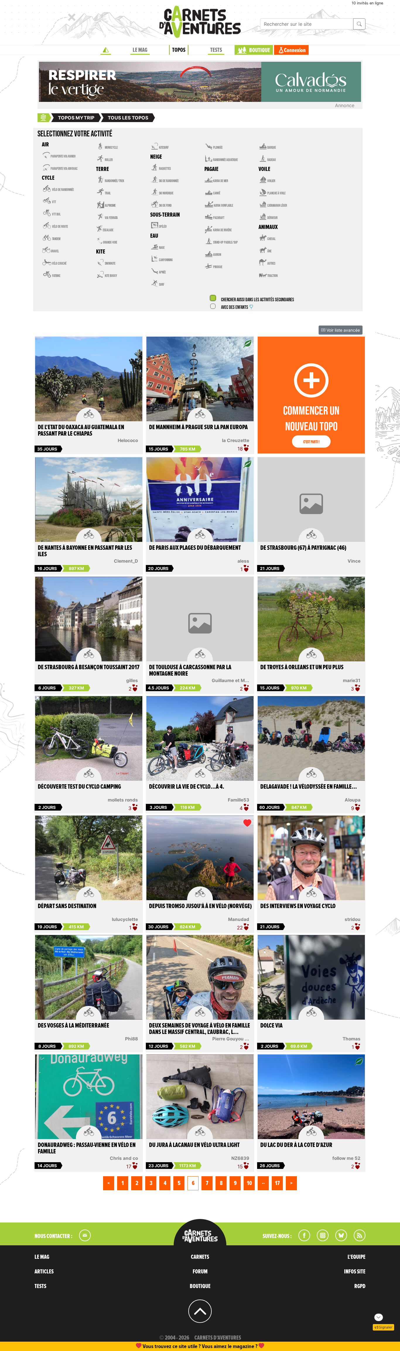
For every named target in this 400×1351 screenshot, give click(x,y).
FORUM (200, 1272)
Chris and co (124, 1158)
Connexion (295, 50)
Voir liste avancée (342, 330)
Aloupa (352, 800)
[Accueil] (105, 50)
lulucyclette (125, 919)
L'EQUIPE (356, 1257)
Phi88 (131, 1039)
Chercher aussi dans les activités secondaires (257, 300)
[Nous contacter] (82, 1239)
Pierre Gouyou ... (230, 1039)
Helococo (128, 440)
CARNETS (200, 1257)
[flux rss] (356, 1239)
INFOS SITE (354, 1272)
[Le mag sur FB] (302, 1239)
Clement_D (126, 561)
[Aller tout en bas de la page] (378, 1317)
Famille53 (238, 800)
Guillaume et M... (230, 680)
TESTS (216, 50)
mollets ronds (123, 800)
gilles (132, 680)
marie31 (351, 680)
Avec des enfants (234, 307)
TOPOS (178, 50)
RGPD (359, 1286)
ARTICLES (44, 1272)
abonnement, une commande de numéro (154, 1346)
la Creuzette (235, 440)
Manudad (238, 919)
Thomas (351, 1039)
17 (277, 1183)
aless (243, 561)
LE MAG (140, 50)
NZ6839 (240, 1158)
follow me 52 (346, 1158)
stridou (352, 919)
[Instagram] (320, 1239)
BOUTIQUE (259, 50)
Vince (354, 561)
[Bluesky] (338, 1239)
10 (249, 1183)
